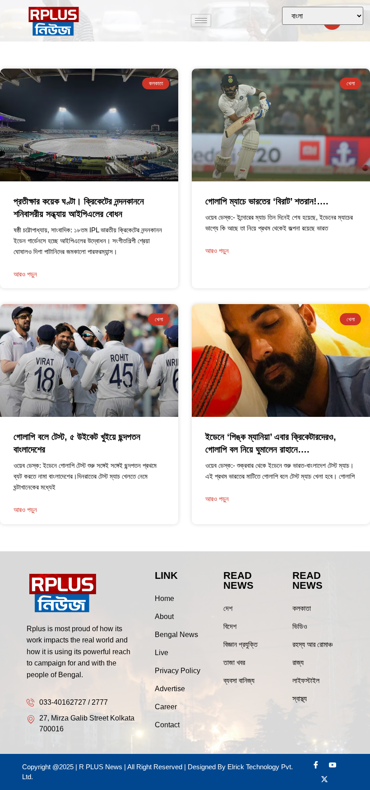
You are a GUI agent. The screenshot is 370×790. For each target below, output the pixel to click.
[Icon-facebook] (316, 765)
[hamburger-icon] (201, 20)
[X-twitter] (324, 779)
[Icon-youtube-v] (332, 765)
